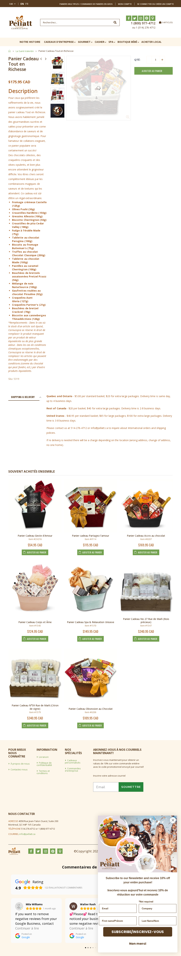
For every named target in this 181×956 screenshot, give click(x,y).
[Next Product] (46, 59)
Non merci (137, 943)
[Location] (152, 18)
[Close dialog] (173, 820)
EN (22, 3)
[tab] (23, 397)
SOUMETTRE (131, 787)
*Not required (146, 901)
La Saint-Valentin (25, 51)
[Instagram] (140, 18)
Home (9, 51)
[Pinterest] (146, 18)
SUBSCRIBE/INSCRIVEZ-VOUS (138, 931)
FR (26, 3)
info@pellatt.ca (27, 834)
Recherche (115, 22)
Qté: (137, 59)
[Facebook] (128, 18)
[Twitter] (134, 18)
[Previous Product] (41, 59)
